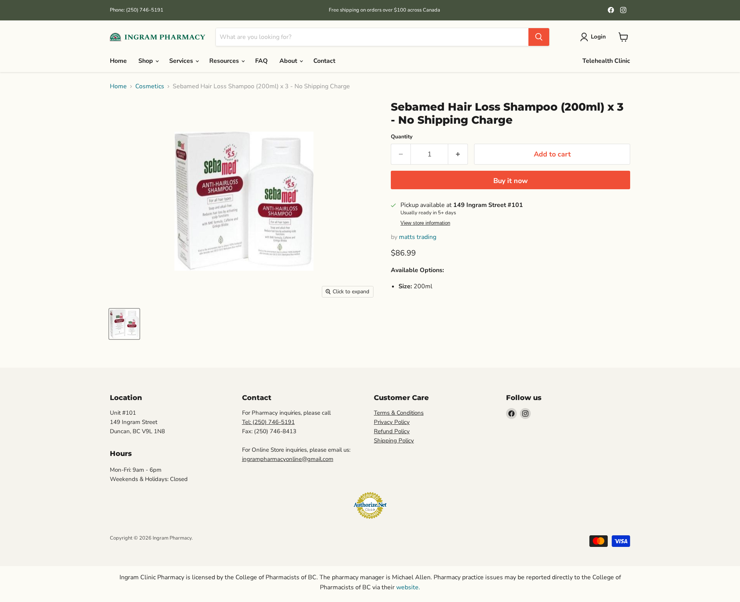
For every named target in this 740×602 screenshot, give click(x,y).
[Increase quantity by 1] (458, 154)
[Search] (538, 37)
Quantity (401, 137)
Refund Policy (392, 431)
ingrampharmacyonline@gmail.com (287, 459)
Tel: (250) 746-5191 (268, 422)
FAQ (261, 61)
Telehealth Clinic (606, 61)
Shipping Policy (394, 440)
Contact (324, 61)
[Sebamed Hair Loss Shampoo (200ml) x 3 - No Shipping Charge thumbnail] (124, 324)
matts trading (417, 237)
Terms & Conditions (399, 413)
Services (182, 61)
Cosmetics (149, 86)
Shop (146, 61)
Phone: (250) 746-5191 (136, 10)
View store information (425, 223)
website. (407, 587)
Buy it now (510, 180)
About (289, 61)
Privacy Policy (392, 422)
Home (118, 61)
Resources (224, 61)
